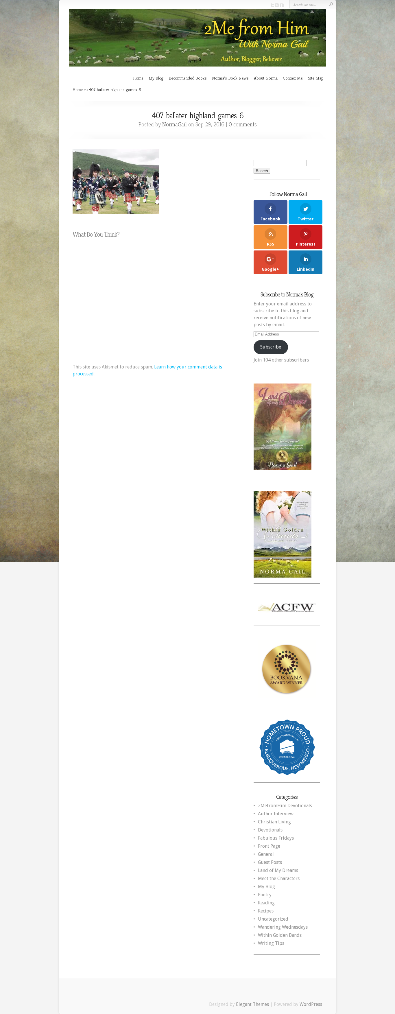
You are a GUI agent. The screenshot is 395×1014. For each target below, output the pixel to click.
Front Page (269, 846)
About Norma (266, 78)
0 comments (243, 124)
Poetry (265, 894)
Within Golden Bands (280, 935)
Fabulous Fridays (276, 838)
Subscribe (270, 347)
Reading (266, 903)
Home (138, 78)
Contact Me (293, 78)
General (266, 854)
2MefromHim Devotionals (285, 805)
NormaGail (174, 124)
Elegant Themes (252, 1004)
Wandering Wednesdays (283, 927)
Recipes (266, 911)
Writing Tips (271, 943)
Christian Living (274, 822)
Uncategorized (273, 919)
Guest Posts (270, 862)
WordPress (311, 1004)
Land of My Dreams (278, 870)
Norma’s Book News (230, 78)
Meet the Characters (279, 878)
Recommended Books (188, 78)
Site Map (316, 78)
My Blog (156, 78)
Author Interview (276, 813)
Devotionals (270, 830)
